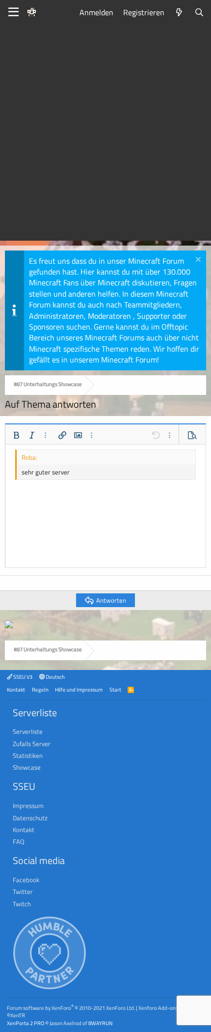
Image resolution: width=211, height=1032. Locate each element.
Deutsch (55, 676)
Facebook (26, 880)
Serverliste (28, 731)
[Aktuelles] (179, 12)
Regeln (40, 689)
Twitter (23, 891)
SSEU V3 (22, 676)
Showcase (27, 767)
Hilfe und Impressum (79, 689)
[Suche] (199, 12)
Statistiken (28, 755)
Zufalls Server (32, 744)
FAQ (19, 841)
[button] (16, 435)
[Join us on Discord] (9, 625)
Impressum (28, 805)
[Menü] (13, 12)
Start (115, 689)
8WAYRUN (100, 1023)
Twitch (22, 904)
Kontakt (16, 689)
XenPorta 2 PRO (25, 1023)
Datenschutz (30, 818)
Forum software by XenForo (71, 1008)
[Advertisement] (105, 135)
